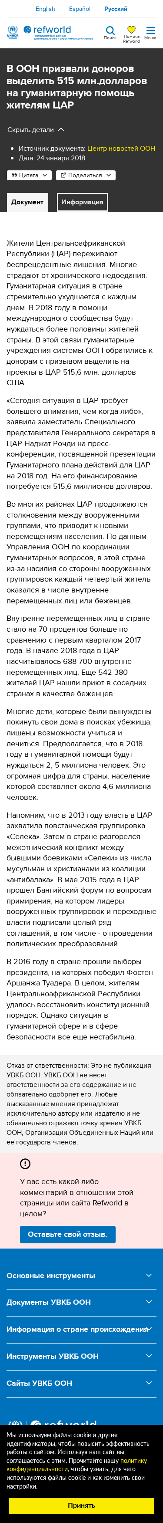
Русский (115, 8)
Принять (81, 1505)
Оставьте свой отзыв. (67, 1234)
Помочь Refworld (131, 38)
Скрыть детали (30, 130)
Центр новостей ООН (121, 148)
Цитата (28, 175)
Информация (82, 202)
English (45, 8)
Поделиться (85, 175)
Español (79, 8)
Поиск (110, 37)
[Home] (50, 32)
